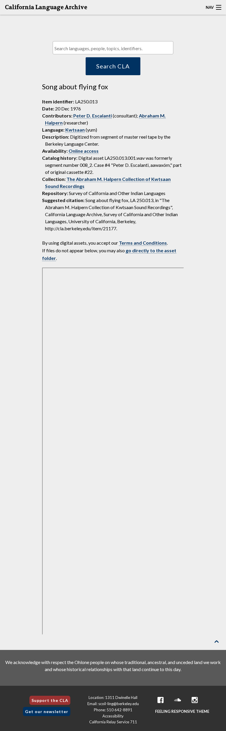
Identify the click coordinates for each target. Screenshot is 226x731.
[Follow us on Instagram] (194, 700)
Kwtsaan (75, 129)
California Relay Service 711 (113, 722)
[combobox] (113, 47)
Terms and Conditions (143, 243)
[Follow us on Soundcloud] (177, 700)
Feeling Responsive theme (182, 711)
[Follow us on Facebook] (160, 700)
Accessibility (113, 716)
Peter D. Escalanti (92, 115)
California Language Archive (46, 7)
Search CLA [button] (113, 66)
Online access (84, 151)
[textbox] (114, 48)
